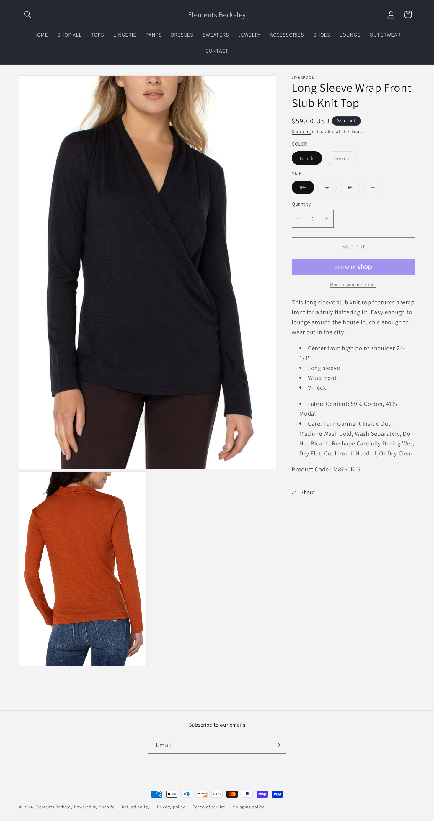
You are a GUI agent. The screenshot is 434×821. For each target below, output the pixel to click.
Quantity (301, 204)
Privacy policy (171, 806)
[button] (27, 14)
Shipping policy (248, 806)
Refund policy (136, 806)
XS (307, 188)
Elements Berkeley (54, 806)
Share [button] (308, 492)
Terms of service (209, 806)
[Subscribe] (277, 745)
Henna (345, 159)
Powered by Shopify (94, 806)
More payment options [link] (353, 284)
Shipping (301, 131)
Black (311, 159)
